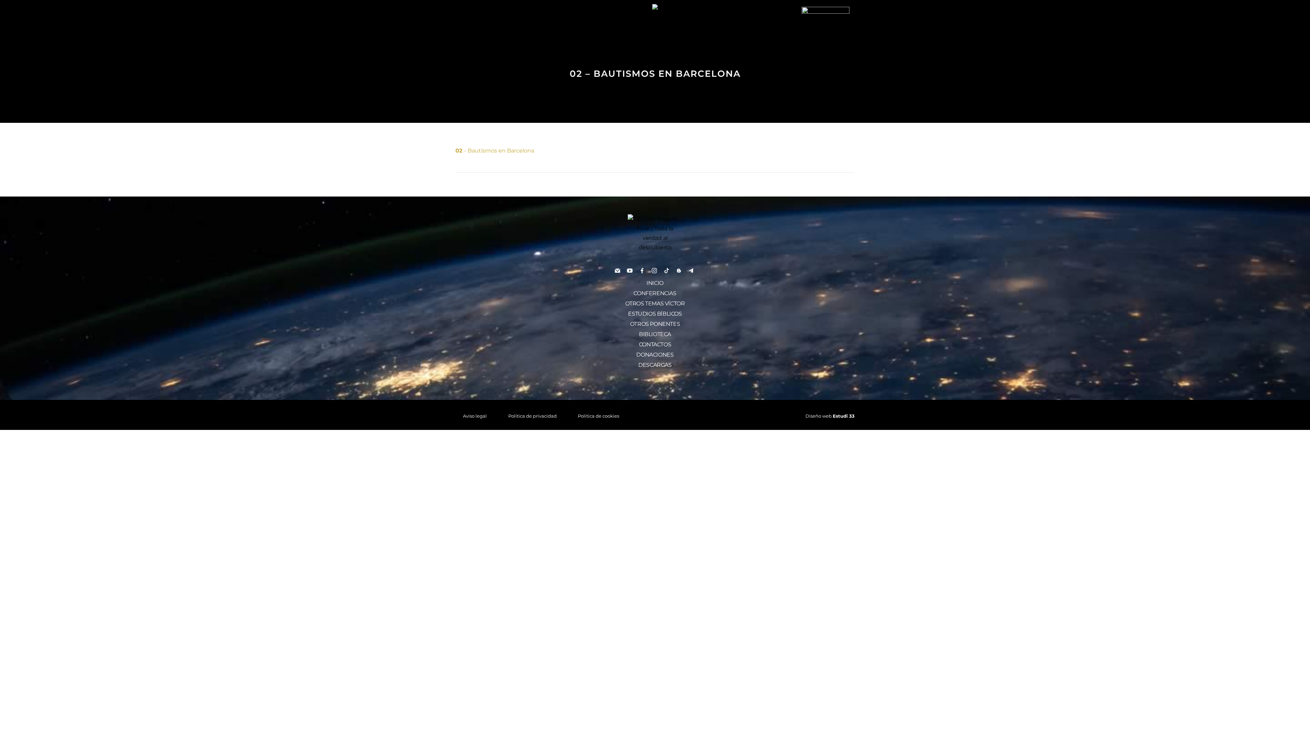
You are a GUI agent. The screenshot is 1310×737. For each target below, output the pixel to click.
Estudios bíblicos (655, 313)
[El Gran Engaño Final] (825, 30)
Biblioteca (655, 334)
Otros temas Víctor (655, 303)
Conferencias (655, 293)
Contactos (655, 344)
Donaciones (654, 354)
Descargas (654, 365)
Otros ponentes (655, 324)
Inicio (655, 283)
